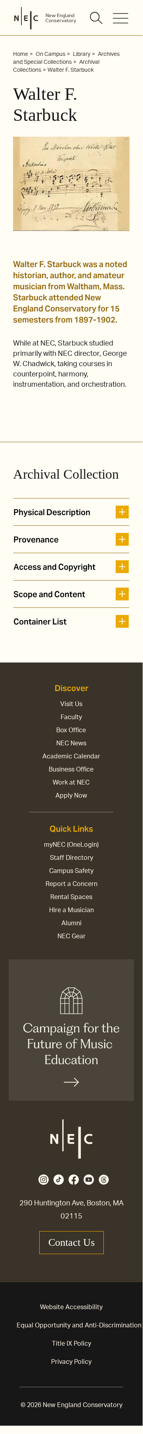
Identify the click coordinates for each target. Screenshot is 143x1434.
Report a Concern (71, 884)
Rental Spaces (71, 897)
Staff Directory (71, 858)
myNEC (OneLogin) (71, 845)
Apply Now (71, 795)
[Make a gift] (71, 1029)
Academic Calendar (71, 756)
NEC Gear (71, 936)
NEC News (71, 743)
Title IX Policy (71, 1343)
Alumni (71, 923)
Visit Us (71, 704)
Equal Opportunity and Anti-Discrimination (79, 1325)
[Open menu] (120, 18)
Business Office (71, 769)
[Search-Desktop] (96, 18)
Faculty (71, 717)
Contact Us (71, 1242)
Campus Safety (71, 871)
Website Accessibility (71, 1307)
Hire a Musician (71, 910)
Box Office (71, 730)
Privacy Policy (71, 1362)
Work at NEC (71, 782)
